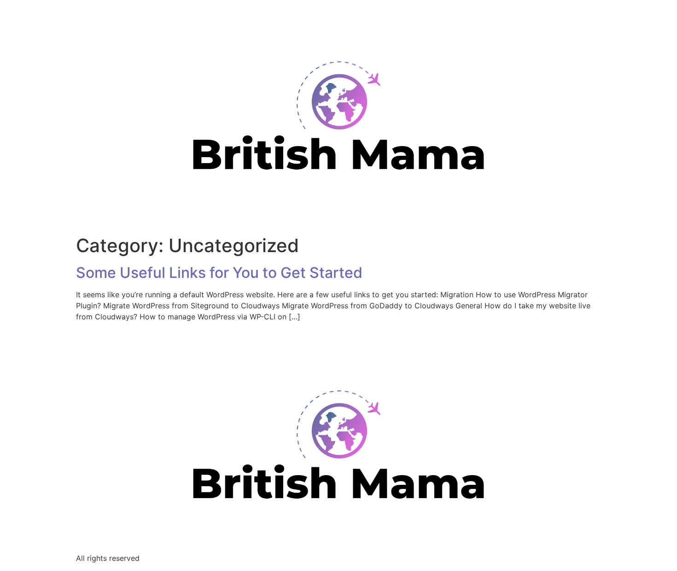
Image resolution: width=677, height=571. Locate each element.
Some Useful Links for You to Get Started (219, 273)
